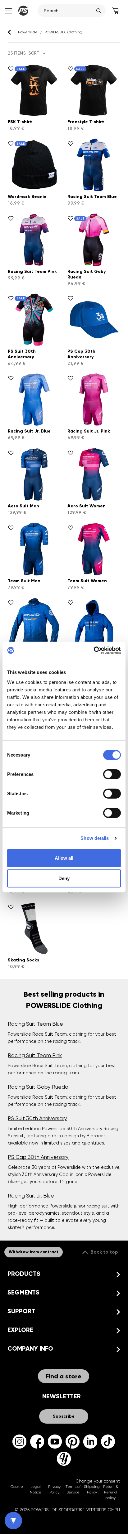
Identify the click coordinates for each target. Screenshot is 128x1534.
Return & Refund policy (110, 1492)
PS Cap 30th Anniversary (81, 354)
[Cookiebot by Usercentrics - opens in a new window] (93, 650)
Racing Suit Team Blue (92, 196)
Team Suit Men (24, 580)
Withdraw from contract (33, 1252)
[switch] (112, 774)
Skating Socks (23, 960)
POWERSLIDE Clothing (63, 32)
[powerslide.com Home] (23, 11)
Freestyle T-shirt (85, 121)
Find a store (63, 1376)
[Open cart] (115, 10)
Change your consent (97, 1480)
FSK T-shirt (20, 121)
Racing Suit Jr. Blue (29, 431)
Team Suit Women (87, 580)
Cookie (17, 1486)
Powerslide (28, 32)
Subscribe (64, 1416)
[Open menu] (7, 10)
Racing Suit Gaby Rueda (38, 1087)
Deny (64, 878)
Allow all (64, 857)
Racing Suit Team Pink (32, 271)
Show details (94, 838)
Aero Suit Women (86, 506)
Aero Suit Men (23, 506)
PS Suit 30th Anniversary (22, 354)
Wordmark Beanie (27, 196)
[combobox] (68, 10)
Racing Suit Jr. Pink (88, 431)
